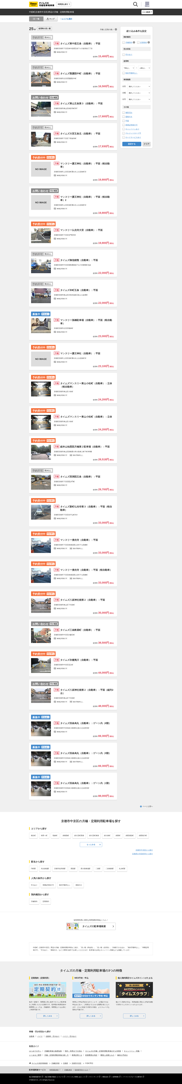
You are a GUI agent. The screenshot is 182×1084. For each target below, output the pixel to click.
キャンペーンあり (132, 129)
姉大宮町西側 (79, 835)
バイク (40, 1036)
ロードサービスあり (133, 137)
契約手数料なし (131, 73)
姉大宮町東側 (94, 835)
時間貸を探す (63, 4)
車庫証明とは (77, 1055)
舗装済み (128, 113)
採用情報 (115, 1077)
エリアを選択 (67, 19)
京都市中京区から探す (144, 850)
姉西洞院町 (130, 835)
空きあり (128, 54)
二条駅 (98, 869)
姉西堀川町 (143, 835)
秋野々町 (44, 835)
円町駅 (33, 869)
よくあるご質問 (35, 1055)
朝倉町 (55, 835)
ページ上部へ (148, 806)
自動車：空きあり (53, 1036)
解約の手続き (122, 1055)
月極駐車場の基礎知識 (53, 1051)
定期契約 (143, 42)
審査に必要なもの (107, 1055)
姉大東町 (107, 835)
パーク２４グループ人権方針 (132, 1077)
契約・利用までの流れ (73, 1051)
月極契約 (128, 42)
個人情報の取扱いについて (54, 1077)
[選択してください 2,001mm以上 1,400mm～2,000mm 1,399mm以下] (139, 92)
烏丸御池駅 (45, 869)
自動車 (31, 1036)
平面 (127, 121)
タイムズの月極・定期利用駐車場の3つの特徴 (103, 1051)
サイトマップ (93, 1077)
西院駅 (73, 869)
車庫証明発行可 (131, 125)
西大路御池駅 (85, 869)
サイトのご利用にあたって (76, 1077)
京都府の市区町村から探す (142, 854)
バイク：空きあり (70, 1036)
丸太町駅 (122, 869)
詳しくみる (47, 1016)
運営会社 (105, 1077)
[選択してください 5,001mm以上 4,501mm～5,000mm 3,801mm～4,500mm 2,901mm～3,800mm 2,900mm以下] (139, 86)
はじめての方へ (35, 1051)
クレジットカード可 (133, 133)
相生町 (33, 835)
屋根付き (128, 117)
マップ (51, 19)
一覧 (37, 19)
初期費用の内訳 (91, 1055)
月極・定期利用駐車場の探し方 (56, 1055)
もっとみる (91, 844)
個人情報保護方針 (35, 1077)
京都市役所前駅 (59, 869)
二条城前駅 (110, 869)
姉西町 (118, 835)
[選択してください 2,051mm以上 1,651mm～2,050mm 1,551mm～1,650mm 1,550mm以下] (139, 99)
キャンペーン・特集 (132, 1051)
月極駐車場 (68, 1070)
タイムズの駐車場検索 (94, 926)
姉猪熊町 (66, 835)
